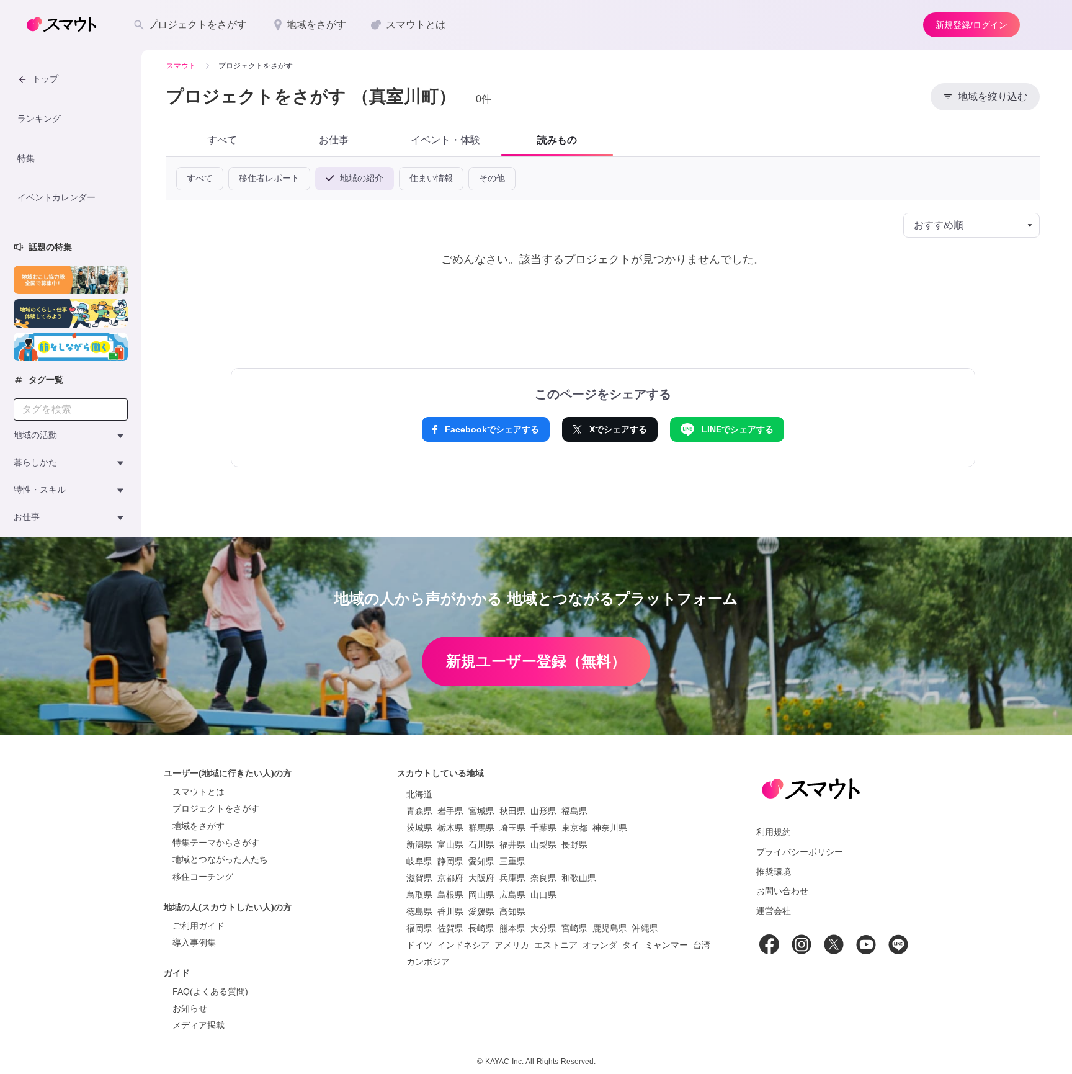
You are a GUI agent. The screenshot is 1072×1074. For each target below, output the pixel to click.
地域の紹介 (360, 178)
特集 (26, 158)
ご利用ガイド (198, 926)
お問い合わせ (782, 891)
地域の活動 (35, 435)
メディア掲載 (198, 1025)
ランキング (39, 118)
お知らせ (189, 1008)
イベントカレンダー (56, 197)
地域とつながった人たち (220, 859)
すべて (200, 178)
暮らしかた (35, 462)
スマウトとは (198, 792)
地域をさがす (198, 826)
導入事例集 (194, 942)
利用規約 (773, 832)
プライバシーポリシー (799, 852)
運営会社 (773, 911)
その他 (492, 178)
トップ (45, 79)
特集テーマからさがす (215, 843)
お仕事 (27, 517)
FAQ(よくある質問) (210, 991)
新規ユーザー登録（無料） (536, 661)
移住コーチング (202, 877)
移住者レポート (269, 178)
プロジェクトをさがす (215, 808)
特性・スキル (40, 489)
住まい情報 (431, 178)
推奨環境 (773, 872)
